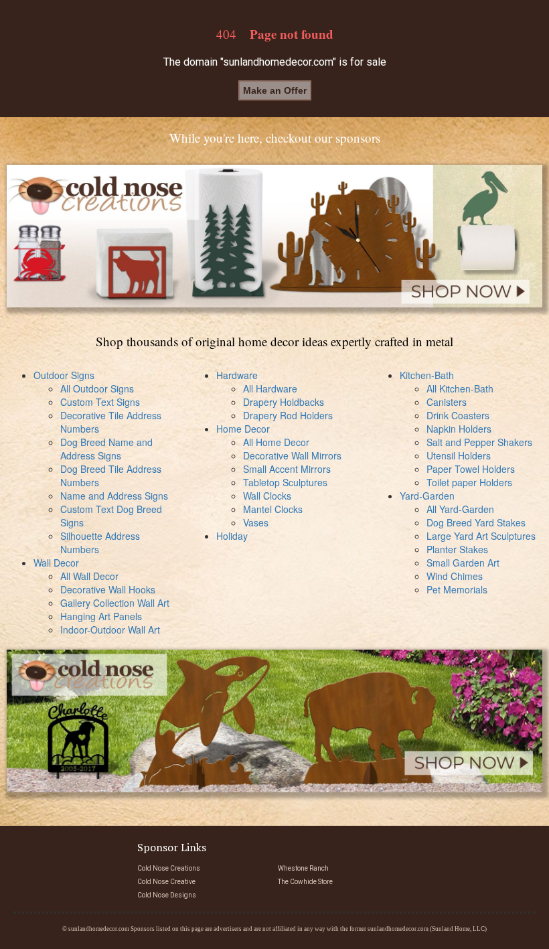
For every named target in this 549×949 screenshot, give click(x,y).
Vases (255, 522)
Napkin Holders (458, 428)
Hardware (237, 375)
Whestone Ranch (303, 868)
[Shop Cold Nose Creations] (274, 236)
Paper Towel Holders (470, 469)
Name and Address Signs (114, 495)
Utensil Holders (458, 455)
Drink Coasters (457, 415)
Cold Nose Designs (166, 895)
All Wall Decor (89, 576)
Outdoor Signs (63, 375)
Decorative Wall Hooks (107, 589)
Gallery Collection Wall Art (114, 602)
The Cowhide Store (305, 881)
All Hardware (270, 388)
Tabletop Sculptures (285, 482)
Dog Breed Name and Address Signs (106, 448)
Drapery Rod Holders (288, 415)
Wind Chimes (454, 576)
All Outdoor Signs (97, 388)
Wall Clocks (267, 495)
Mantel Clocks (273, 509)
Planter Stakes (457, 549)
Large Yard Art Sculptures (481, 535)
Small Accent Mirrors (287, 469)
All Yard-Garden (460, 509)
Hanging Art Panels (101, 616)
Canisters (446, 402)
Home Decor (243, 428)
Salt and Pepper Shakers (479, 442)
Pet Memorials (456, 589)
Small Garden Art (462, 562)
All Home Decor (276, 442)
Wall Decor (56, 562)
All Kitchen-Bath (459, 388)
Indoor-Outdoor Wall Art (110, 629)
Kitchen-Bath (427, 375)
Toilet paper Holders (469, 482)
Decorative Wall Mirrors (292, 455)
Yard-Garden (427, 495)
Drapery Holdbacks (283, 402)
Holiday (232, 535)
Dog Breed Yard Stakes (476, 522)
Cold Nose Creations (168, 868)
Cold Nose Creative (166, 881)
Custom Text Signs (100, 402)
